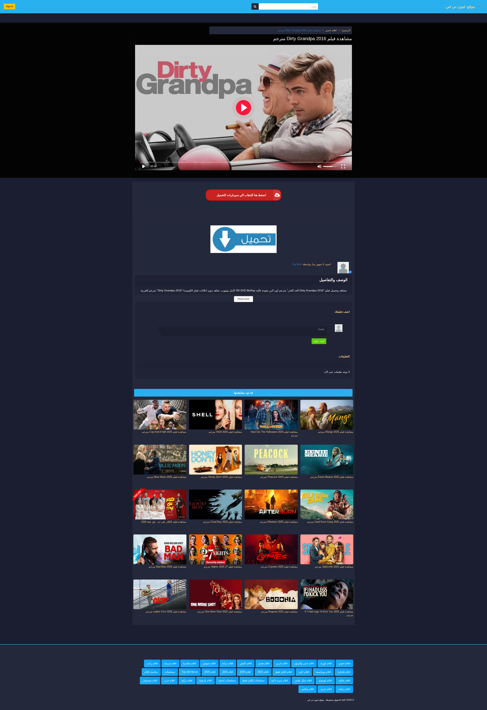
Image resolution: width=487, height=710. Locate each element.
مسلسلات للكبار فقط (253, 680)
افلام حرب (169, 680)
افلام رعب (152, 663)
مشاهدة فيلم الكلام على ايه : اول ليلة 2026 (163, 521)
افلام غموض (209, 663)
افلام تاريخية (205, 680)
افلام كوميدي (325, 680)
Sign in (9, 6)
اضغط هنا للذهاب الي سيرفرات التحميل (241, 195)
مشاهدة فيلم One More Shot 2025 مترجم (219, 611)
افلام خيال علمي (303, 680)
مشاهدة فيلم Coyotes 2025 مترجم (279, 566)
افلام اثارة (304, 671)
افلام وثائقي (307, 689)
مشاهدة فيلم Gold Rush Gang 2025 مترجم (330, 521)
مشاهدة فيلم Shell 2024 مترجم (225, 431)
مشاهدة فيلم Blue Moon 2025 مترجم (166, 476)
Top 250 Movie (190, 671)
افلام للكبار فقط (283, 671)
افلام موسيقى (150, 680)
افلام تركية (187, 680)
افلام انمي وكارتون (304, 663)
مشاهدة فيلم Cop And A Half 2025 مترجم (164, 431)
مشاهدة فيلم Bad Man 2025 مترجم (167, 566)
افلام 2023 (263, 671)
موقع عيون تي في (460, 6)
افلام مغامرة (189, 663)
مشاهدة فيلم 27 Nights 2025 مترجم (223, 566)
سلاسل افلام (151, 671)
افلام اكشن (246, 663)
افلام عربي (281, 663)
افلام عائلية (344, 680)
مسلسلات (170, 671)
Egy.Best (297, 264)
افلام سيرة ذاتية (279, 680)
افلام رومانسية (323, 671)
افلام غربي (326, 689)
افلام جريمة (170, 663)
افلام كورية (326, 663)
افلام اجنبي (344, 663)
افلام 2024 (245, 671)
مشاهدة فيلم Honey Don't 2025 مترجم (221, 476)
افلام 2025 (227, 671)
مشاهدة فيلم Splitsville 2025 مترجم (334, 566)
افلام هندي (263, 663)
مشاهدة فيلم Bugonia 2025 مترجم (279, 611)
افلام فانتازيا (344, 671)
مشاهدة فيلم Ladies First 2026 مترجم (166, 611)
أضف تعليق (319, 341)
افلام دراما (227, 663)
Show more (243, 299)
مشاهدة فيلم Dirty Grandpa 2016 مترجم (299, 30)
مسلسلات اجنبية (227, 680)
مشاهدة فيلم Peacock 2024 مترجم (279, 476)
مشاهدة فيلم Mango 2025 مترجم (335, 431)
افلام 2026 (210, 671)
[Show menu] (479, 6)
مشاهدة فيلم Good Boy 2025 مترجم (222, 521)
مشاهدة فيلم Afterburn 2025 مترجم (279, 521)
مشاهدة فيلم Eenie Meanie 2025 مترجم (331, 476)
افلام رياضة (344, 689)
